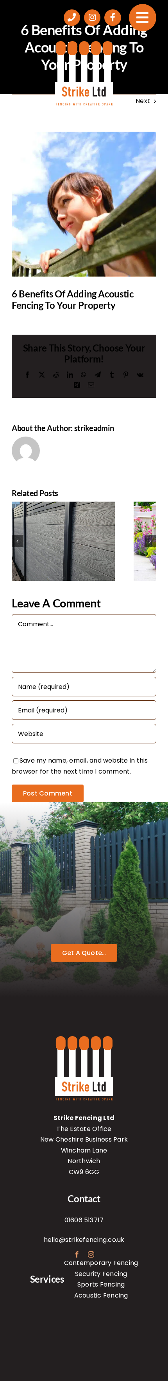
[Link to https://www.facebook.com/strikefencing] (112, 17)
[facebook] (77, 1254)
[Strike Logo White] (84, 44)
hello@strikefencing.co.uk (84, 1239)
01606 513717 (84, 1220)
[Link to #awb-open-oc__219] (142, 17)
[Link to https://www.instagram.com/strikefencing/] (92, 17)
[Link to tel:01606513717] (72, 17)
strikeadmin (94, 428)
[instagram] (91, 1254)
